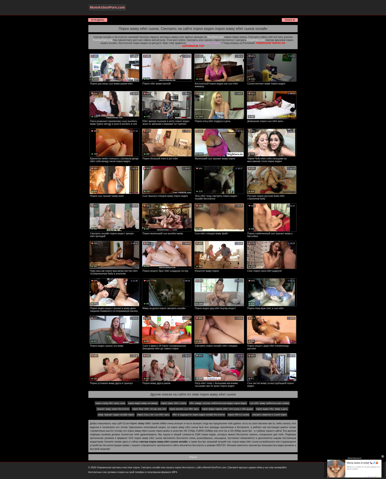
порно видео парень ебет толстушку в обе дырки (227, 409)
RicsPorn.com (215, 37)
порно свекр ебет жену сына (110, 403)
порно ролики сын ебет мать (184, 409)
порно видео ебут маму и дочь (272, 409)
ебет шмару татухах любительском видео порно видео (218, 403)
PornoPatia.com (256, 40)
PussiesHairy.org (102, 40)
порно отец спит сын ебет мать (153, 414)
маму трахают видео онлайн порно (116, 414)
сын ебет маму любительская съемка (269, 403)
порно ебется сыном (238, 414)
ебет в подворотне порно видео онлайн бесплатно (198, 414)
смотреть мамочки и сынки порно (269, 414)
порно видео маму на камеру (143, 403)
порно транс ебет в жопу (173, 403)
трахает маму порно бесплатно (113, 409)
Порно (193, 457)
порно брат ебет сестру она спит (149, 409)
